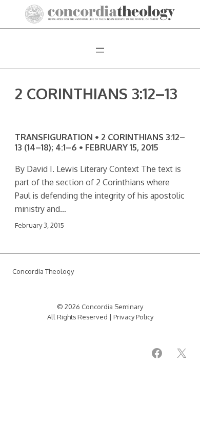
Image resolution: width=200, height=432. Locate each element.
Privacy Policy (133, 317)
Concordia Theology (43, 271)
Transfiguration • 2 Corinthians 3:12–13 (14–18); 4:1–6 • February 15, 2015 (100, 142)
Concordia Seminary (112, 307)
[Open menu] (100, 50)
